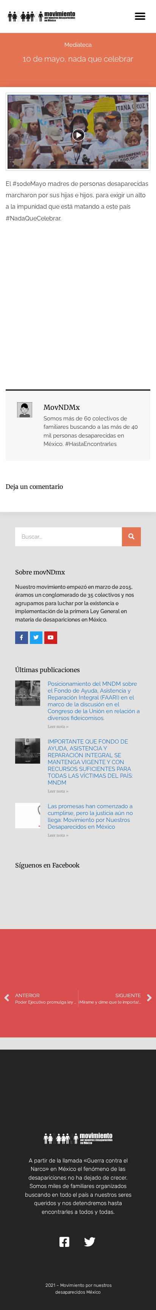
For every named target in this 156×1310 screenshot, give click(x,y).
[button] (139, 16)
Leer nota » (58, 726)
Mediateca (78, 44)
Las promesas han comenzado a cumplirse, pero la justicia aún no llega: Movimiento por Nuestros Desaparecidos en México (90, 816)
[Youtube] (50, 637)
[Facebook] (21, 637)
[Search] (131, 536)
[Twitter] (36, 637)
